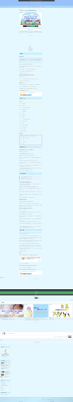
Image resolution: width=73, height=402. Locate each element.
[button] (36, 26)
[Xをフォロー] (36, 298)
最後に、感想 (30, 50)
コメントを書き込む (36, 342)
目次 (29, 45)
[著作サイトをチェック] (35, 298)
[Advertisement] (30, 40)
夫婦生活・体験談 (2, 277)
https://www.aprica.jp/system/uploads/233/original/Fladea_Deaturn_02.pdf (27, 269)
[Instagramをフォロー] (37, 298)
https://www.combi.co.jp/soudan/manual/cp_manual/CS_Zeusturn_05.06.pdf (27, 265)
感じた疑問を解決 (31, 49)
